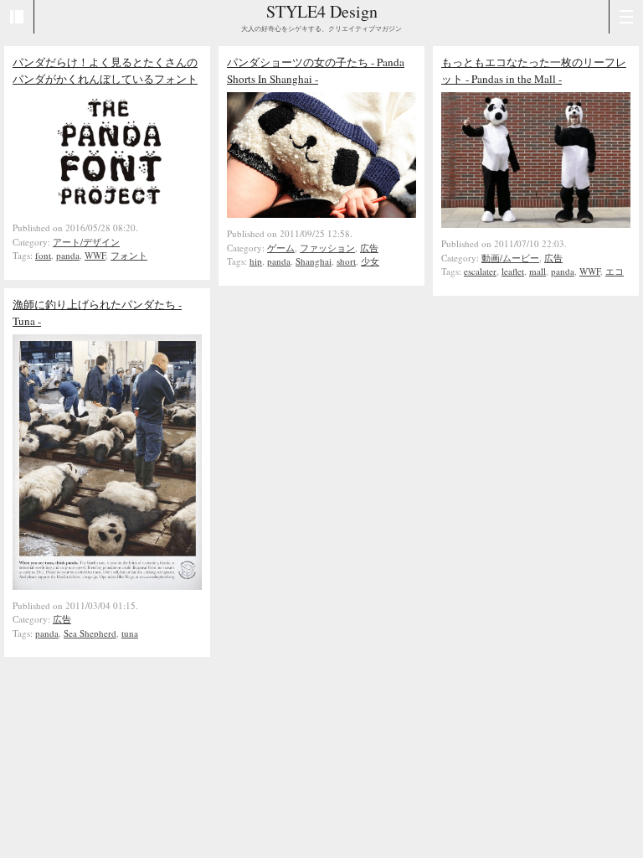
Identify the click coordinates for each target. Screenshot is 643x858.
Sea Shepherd (90, 633)
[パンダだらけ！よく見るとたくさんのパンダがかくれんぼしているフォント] (107, 207)
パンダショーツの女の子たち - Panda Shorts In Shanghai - (315, 70)
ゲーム (281, 247)
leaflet (513, 271)
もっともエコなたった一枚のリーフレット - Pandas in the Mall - (533, 70)
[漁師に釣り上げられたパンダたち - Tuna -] (107, 585)
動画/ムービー (510, 257)
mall (537, 271)
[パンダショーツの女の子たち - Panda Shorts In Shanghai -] (321, 213)
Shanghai (314, 261)
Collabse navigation (626, 17)
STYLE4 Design (322, 11)
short (346, 261)
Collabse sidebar (17, 17)
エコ (614, 271)
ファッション (327, 247)
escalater (480, 271)
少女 (370, 261)
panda (68, 255)
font (43, 255)
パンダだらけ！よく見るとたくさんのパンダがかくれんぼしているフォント (105, 70)
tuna (129, 633)
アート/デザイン (86, 241)
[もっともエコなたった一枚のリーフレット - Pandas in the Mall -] (535, 223)
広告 (369, 247)
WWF (95, 255)
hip (255, 261)
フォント (129, 255)
